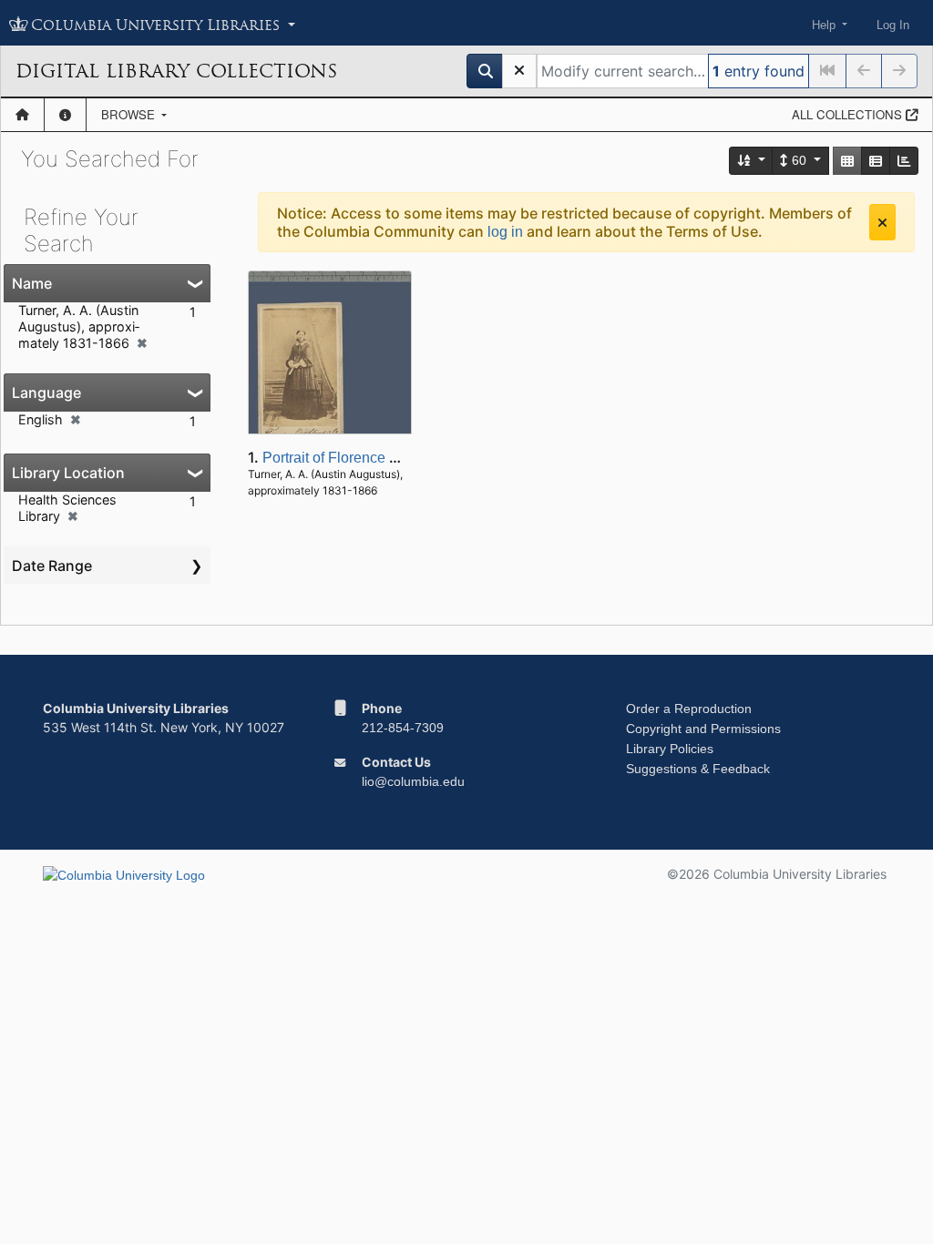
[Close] (882, 222)
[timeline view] (903, 161)
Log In (893, 25)
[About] (65, 114)
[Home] (22, 114)
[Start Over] (519, 71)
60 (799, 160)
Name (32, 283)
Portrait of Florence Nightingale (363, 457)
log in (505, 232)
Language (46, 392)
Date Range (52, 565)
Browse (130, 114)
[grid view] (847, 161)
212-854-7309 (403, 727)
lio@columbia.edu (413, 781)
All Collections (849, 114)
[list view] (875, 161)
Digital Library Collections (176, 71)
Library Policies (669, 748)
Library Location (68, 473)
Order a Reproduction (689, 708)
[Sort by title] (751, 161)
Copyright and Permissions (703, 728)
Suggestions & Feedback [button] (698, 768)
